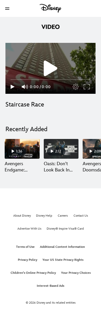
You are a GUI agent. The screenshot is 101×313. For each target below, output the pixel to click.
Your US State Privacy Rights (62, 260)
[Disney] (50, 8)
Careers (63, 216)
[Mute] (25, 87)
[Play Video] (50, 68)
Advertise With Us (29, 229)
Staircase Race (24, 104)
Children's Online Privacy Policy (33, 273)
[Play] (13, 87)
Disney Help (44, 216)
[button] (7, 8)
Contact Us (81, 216)
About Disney (22, 216)
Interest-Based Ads (50, 286)
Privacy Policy (27, 260)
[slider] (50, 79)
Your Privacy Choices (76, 273)
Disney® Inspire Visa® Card (65, 229)
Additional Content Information (62, 247)
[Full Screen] (87, 87)
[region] (50, 68)
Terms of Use (25, 247)
